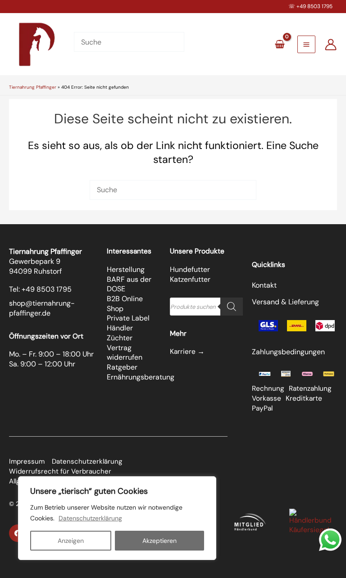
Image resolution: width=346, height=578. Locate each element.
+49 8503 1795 (314, 6)
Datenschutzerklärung (90, 518)
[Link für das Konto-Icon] (330, 44)
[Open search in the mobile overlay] (206, 307)
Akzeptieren (159, 541)
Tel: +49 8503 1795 (40, 289)
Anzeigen (71, 541)
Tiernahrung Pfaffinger (32, 87)
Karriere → (187, 351)
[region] (117, 518)
